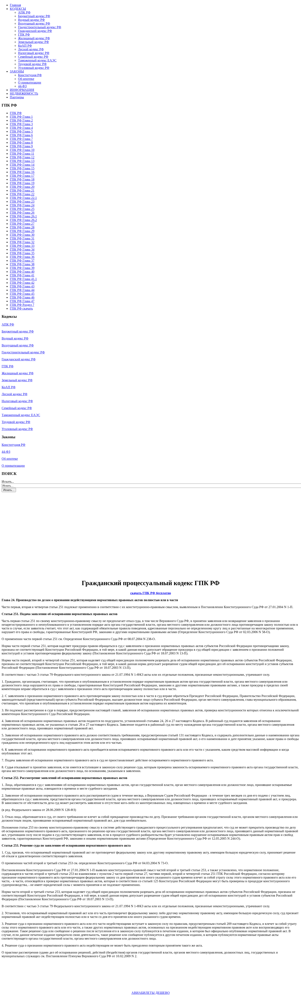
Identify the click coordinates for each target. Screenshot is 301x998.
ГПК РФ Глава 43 (22, 286)
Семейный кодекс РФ (33, 56)
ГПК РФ (24, 34)
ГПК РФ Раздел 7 (22, 305)
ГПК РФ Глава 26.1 (23, 216)
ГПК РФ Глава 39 (22, 268)
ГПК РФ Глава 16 (22, 172)
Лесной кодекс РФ (31, 49)
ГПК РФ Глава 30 (22, 234)
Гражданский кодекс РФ (35, 31)
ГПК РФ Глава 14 (22, 164)
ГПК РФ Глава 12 (22, 157)
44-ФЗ (22, 86)
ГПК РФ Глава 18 (22, 179)
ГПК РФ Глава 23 (22, 201)
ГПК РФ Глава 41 (22, 275)
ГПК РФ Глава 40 (22, 271)
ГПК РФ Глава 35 (22, 253)
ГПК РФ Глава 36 (22, 257)
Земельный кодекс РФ (33, 42)
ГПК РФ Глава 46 (22, 297)
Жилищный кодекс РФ (34, 38)
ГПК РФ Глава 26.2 (23, 220)
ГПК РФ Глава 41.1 (23, 279)
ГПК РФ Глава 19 (22, 183)
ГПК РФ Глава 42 (22, 282)
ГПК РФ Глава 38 (22, 264)
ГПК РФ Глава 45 (22, 293)
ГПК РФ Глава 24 (22, 205)
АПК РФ (24, 12)
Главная (15, 5)
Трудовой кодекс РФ (32, 64)
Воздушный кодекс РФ (34, 23)
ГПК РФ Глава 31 (22, 238)
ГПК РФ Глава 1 (21, 116)
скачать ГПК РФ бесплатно (150, 593)
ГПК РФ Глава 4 (21, 127)
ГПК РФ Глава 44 (22, 290)
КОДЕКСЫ (18, 8)
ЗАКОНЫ (17, 71)
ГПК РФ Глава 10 (22, 150)
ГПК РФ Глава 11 (22, 153)
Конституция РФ (30, 75)
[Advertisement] (26, 533)
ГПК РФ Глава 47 (22, 301)
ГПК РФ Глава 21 (22, 190)
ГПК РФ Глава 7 (21, 139)
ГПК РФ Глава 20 (22, 186)
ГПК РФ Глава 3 (21, 124)
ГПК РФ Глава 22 (22, 194)
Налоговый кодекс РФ (33, 53)
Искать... (8, 481)
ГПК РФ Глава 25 (22, 209)
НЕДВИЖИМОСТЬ (24, 93)
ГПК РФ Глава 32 (22, 242)
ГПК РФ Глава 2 (21, 120)
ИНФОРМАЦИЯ (22, 90)
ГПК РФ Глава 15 (22, 168)
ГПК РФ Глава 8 (21, 142)
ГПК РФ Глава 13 (22, 161)
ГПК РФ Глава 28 (22, 227)
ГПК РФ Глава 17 (22, 175)
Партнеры (17, 97)
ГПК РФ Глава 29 (22, 231)
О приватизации (29, 82)
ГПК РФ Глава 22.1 (23, 198)
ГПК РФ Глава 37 (22, 260)
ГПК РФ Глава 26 (22, 212)
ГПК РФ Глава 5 (21, 131)
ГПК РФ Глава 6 (21, 135)
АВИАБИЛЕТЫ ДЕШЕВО (150, 993)
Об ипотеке (26, 79)
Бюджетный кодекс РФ (34, 16)
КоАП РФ (25, 45)
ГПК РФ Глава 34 (22, 249)
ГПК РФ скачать (21, 308)
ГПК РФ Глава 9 (21, 146)
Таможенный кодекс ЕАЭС (37, 60)
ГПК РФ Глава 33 (22, 246)
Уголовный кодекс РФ (33, 67)
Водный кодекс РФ (31, 20)
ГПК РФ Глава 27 (22, 223)
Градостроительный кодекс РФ (39, 27)
